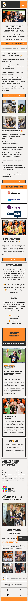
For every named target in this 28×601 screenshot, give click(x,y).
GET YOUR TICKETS (14, 95)
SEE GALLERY (14, 259)
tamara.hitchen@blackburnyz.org (17, 585)
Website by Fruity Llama (14, 599)
